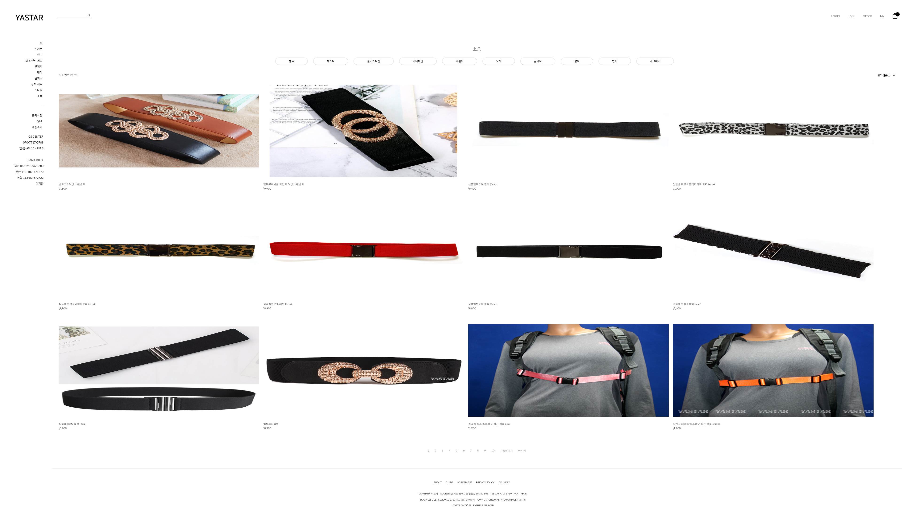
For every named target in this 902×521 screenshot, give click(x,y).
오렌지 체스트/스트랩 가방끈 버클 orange (696, 423)
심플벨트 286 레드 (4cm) (277, 304)
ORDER (867, 16)
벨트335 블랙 (271, 423)
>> (522, 450)
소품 (39, 96)
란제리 (38, 66)
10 (492, 450)
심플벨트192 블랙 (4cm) (72, 423)
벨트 (291, 61)
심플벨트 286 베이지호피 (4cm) (77, 304)
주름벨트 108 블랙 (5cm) (687, 304)
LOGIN (835, 16)
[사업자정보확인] (466, 499)
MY (882, 16)
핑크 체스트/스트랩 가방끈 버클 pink (489, 423)
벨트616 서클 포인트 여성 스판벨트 (283, 184)
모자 (498, 61)
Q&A (39, 121)
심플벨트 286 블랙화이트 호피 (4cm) (694, 184)
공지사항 (37, 115)
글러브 (538, 61)
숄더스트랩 (373, 61)
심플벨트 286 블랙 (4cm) (482, 304)
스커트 (38, 49)
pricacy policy (485, 482)
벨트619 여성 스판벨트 (72, 184)
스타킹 (38, 90)
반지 (614, 61)
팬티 (39, 72)
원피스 (38, 78)
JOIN (851, 16)
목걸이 (459, 61)
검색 (89, 15)
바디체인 (418, 61)
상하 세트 (36, 84)
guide (449, 482)
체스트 (330, 61)
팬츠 (39, 55)
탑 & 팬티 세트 (33, 60)
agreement (464, 482)
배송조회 (37, 127)
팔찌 (576, 61)
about (438, 482)
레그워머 (655, 61)
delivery (504, 482)
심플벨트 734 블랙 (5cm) (482, 184)
